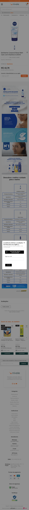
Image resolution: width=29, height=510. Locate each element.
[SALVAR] (8, 265)
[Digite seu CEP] (14, 258)
